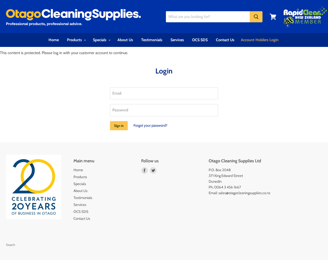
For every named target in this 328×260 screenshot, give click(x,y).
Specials (100, 40)
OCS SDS (200, 40)
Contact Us (225, 40)
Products (75, 40)
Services (177, 40)
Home (54, 40)
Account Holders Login (260, 40)
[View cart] (273, 16)
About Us (125, 40)
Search (10, 245)
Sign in (119, 126)
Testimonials (151, 40)
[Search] (256, 16)
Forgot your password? (150, 125)
